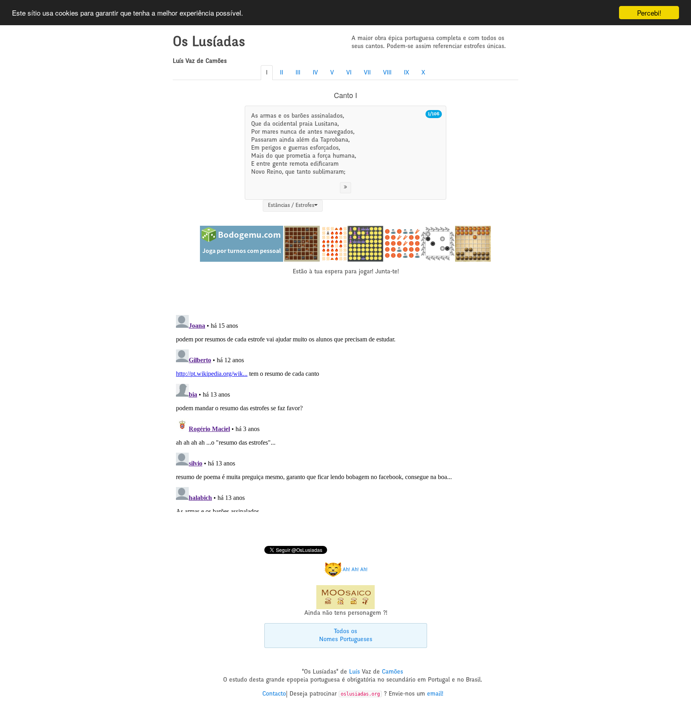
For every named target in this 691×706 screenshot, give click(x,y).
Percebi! (649, 13)
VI (348, 73)
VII (367, 73)
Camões (392, 672)
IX (406, 73)
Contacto (274, 694)
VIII (387, 73)
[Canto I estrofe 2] (345, 187)
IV (315, 73)
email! (435, 694)
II (281, 73)
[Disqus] (345, 412)
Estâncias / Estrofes (291, 206)
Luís (354, 672)
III (298, 73)
